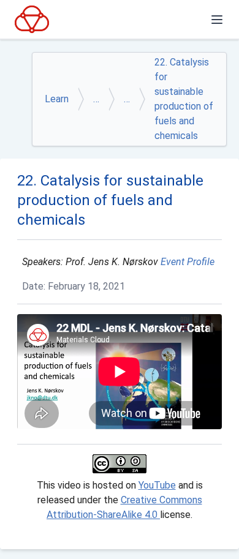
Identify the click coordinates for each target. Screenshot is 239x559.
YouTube (157, 485)
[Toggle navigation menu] (217, 19)
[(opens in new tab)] (119, 463)
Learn (57, 99)
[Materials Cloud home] (32, 19)
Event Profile (187, 262)
